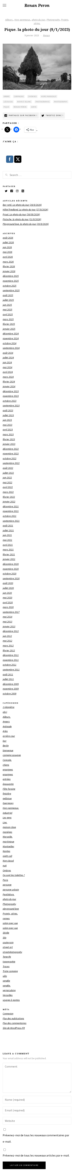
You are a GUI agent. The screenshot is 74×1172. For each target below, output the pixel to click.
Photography (53, 19)
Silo (4, 937)
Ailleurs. (9, 19)
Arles (5, 731)
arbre (7, 96)
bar (4, 740)
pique (6, 107)
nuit (5, 865)
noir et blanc (24, 102)
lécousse (8, 102)
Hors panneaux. (22, 19)
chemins (32, 96)
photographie (43, 102)
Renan (46, 35)
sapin (33, 107)
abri (5, 712)
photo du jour (38, 19)
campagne (19, 96)
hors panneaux (48, 96)
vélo (5, 976)
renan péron (20, 107)
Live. (5, 822)
